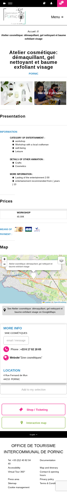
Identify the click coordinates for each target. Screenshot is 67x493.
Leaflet (47, 302)
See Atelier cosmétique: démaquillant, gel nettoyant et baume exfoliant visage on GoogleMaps (35, 310)
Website (26, 357)
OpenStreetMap (60, 302)
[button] (62, 3)
